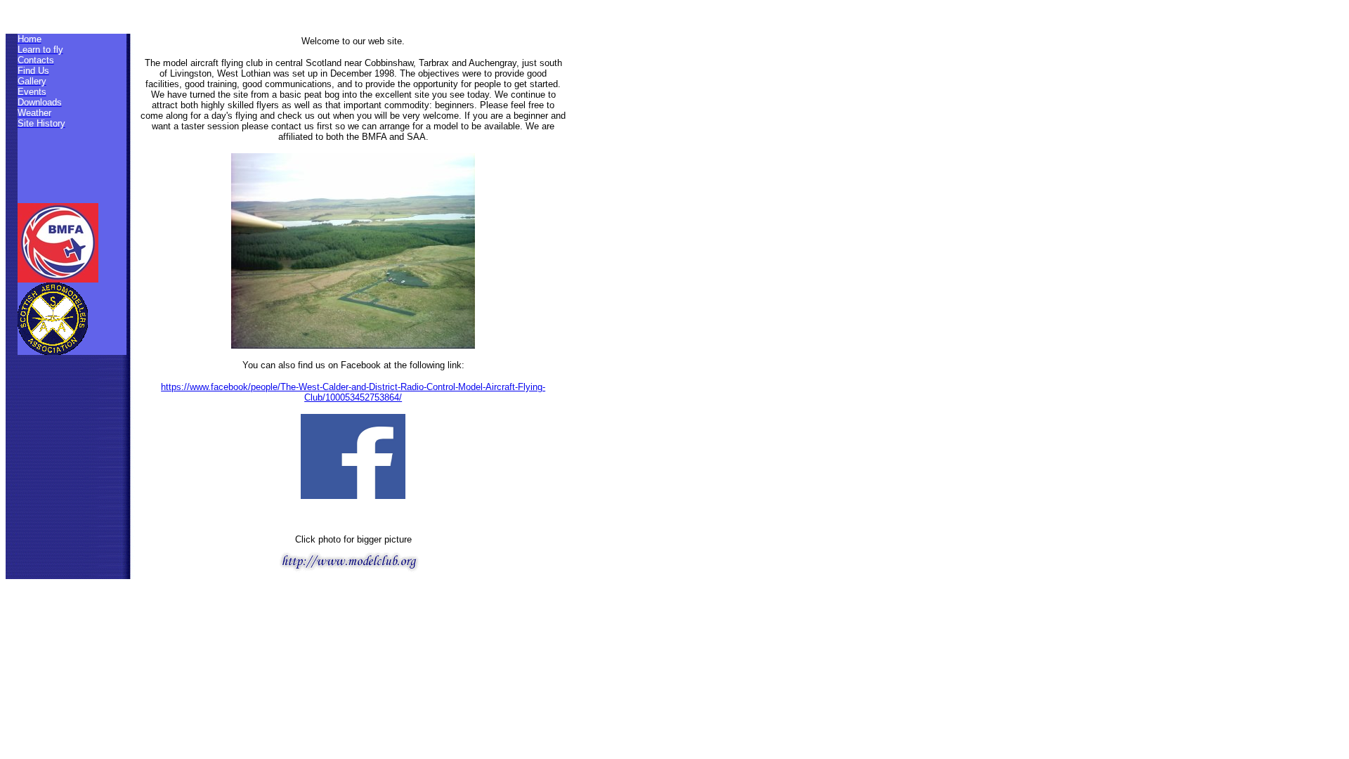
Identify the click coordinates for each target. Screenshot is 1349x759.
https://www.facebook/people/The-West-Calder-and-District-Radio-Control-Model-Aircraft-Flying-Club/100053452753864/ (353, 392)
